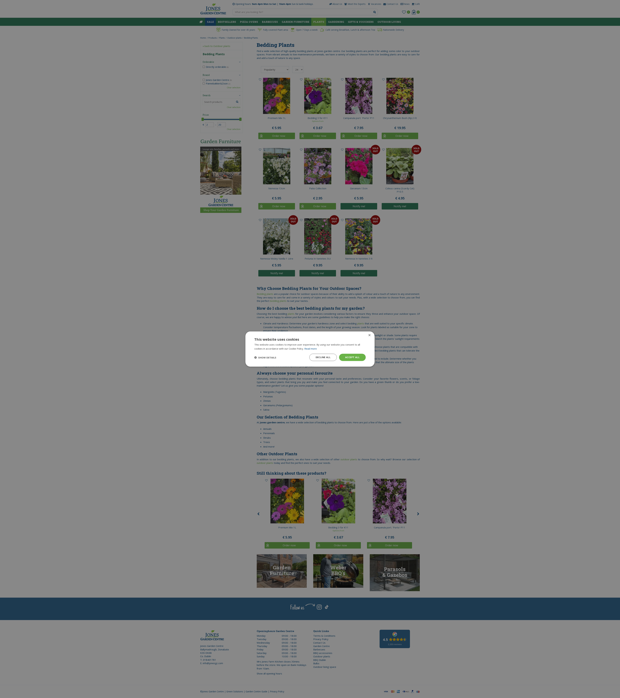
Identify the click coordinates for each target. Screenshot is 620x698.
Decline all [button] (323, 357)
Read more (310, 348)
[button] (265, 357)
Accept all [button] (352, 357)
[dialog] (310, 349)
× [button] (369, 335)
